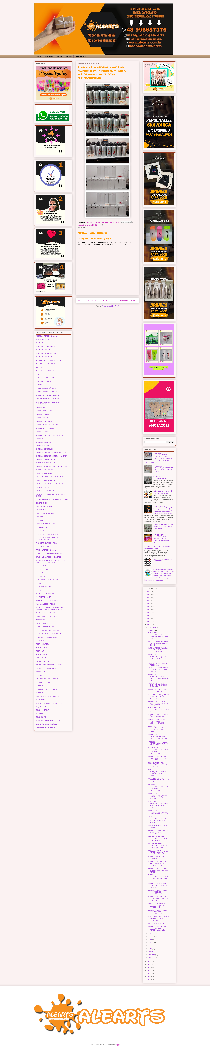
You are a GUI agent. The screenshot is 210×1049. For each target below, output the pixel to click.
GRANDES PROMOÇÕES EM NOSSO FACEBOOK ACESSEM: (158, 696)
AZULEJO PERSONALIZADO (46, 371)
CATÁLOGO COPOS (81, 56)
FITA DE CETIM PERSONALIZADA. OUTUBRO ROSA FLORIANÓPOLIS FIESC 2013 (162, 538)
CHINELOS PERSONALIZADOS (47, 480)
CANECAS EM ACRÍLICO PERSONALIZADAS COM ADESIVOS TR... (158, 885)
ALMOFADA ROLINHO (44, 357)
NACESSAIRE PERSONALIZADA (47, 616)
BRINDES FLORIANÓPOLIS (46, 388)
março (151, 952)
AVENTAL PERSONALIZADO (46, 364)
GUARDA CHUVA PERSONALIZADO (48, 557)
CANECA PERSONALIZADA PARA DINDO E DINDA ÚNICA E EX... (157, 758)
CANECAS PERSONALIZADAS (46, 463)
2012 (149, 964)
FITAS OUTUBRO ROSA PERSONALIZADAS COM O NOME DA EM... (158, 765)
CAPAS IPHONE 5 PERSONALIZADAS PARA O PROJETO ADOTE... (158, 852)
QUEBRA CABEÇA (42, 661)
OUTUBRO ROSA (42, 623)
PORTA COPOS (41, 647)
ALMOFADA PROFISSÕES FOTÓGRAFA (157, 664)
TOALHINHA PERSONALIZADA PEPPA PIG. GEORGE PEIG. (158, 743)
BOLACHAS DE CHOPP (44, 381)
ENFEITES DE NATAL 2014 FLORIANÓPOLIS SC (157, 691)
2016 (149, 619)
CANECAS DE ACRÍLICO (44, 449)
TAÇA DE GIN (41, 706)
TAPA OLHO (40, 699)
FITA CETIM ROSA (42, 546)
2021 (149, 604)
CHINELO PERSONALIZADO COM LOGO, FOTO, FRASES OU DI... (158, 905)
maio (150, 946)
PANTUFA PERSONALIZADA (46, 626)
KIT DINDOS (40, 573)
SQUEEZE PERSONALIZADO (46, 689)
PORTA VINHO (41, 658)
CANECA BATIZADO (43, 407)
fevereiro (152, 955)
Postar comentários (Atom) (110, 306)
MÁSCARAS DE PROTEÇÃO (46, 613)
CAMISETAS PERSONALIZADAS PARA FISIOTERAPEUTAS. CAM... (158, 804)
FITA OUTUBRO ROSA (156, 923)
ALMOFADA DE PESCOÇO (45, 346)
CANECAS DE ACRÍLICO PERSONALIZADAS (51, 452)
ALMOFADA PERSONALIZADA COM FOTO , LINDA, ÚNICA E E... (157, 657)
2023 (149, 598)
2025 (149, 592)
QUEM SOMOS (49, 56)
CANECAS (39, 439)
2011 (149, 967)
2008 (149, 976)
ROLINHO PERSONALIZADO (46, 668)
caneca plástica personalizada (46, 724)
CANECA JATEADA (42, 414)
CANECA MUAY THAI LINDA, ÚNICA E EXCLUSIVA (158, 715)
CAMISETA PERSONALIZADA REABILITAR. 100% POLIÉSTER (158, 918)
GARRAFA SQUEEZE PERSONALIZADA (50, 553)
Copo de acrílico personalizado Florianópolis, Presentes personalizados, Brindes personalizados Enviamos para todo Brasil (163, 509)
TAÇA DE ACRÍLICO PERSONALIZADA (49, 703)
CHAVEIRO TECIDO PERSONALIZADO (49, 477)
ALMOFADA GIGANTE (44, 350)
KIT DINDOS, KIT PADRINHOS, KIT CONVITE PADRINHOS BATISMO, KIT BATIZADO (163, 468)
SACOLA (39, 675)
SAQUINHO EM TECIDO (44, 682)
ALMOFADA (40, 343)
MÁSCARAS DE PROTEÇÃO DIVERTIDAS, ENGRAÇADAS (163, 492)
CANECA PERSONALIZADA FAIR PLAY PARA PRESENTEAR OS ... (157, 650)
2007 (149, 979)
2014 (149, 625)
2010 (149, 970)
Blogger (117, 1045)
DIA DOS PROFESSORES (45, 513)
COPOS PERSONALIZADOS (46, 491)
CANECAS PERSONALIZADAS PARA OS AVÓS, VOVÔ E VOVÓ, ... (158, 877)
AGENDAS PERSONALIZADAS (47, 336)
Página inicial (108, 300)
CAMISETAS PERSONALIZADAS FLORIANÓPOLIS (47, 403)
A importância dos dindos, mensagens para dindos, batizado (157, 547)
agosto (151, 937)
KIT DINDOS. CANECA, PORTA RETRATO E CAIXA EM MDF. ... (158, 780)
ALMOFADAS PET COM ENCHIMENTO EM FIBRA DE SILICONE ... (158, 685)
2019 (149, 610)
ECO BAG (39, 520)
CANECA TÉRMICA (43, 432)
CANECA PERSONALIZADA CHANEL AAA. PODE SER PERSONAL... (158, 898)
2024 (149, 595)
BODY (38, 374)
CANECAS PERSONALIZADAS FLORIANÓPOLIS (53, 466)
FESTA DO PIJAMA (42, 527)
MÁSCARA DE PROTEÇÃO (45, 604)
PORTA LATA (40, 651)
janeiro (151, 958)
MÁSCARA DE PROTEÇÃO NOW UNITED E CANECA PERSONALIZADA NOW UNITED (51, 608)
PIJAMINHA (40, 640)
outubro (151, 630)
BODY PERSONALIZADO (45, 378)
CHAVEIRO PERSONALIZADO (46, 473)
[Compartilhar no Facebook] (128, 222)
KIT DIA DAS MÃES (43, 566)
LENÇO (38, 583)
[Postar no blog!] (124, 222)
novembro (152, 627)
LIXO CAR (39, 590)
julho (150, 940)
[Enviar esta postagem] (102, 225)
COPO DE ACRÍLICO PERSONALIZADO (50, 484)
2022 (149, 601)
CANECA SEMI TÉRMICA (45, 428)
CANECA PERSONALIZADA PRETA (48, 425)
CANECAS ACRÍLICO (43, 442)
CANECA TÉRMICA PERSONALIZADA (49, 435)
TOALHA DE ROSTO (43, 710)
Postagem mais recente (87, 300)
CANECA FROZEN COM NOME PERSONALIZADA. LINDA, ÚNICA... (158, 703)
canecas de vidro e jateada (45, 727)
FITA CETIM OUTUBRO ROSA (46, 543)
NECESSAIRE (41, 620)
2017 (149, 616)
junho (151, 943)
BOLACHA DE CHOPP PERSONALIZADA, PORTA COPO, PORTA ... (158, 838)
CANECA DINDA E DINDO (45, 411)
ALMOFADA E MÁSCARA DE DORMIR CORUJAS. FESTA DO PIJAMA (163, 526)
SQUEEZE (89, 227)
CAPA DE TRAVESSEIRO (44, 470)
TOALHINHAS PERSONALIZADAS (48, 720)
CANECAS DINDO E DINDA (45, 459)
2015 (149, 622)
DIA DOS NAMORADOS (44, 506)
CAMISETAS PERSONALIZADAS (47, 398)
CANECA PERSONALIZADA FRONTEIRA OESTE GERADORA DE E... (157, 863)
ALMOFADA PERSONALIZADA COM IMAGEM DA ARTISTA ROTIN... (157, 819)
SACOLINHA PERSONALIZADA (47, 679)
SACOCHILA (40, 672)
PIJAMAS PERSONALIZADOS (46, 637)
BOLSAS (39, 385)
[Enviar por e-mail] (122, 222)
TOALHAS (39, 713)
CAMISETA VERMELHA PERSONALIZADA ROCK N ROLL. (158, 710)
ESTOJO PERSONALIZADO (46, 524)
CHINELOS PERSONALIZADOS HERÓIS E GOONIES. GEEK (156, 728)
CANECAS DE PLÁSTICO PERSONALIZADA (51, 456)
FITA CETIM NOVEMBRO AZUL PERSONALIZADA (47, 539)
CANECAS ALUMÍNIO (43, 445)
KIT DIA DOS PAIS (42, 569)
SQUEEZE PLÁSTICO (43, 693)
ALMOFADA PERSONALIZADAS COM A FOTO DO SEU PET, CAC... (158, 812)
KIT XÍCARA (40, 576)
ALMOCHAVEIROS (42, 339)
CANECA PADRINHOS (44, 421)
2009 (149, 973)
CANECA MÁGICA (42, 418)
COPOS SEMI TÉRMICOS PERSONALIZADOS (52, 499)
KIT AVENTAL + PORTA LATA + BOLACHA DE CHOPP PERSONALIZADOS (51, 561)
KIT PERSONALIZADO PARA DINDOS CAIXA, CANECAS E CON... (158, 643)
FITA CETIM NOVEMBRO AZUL (47, 534)
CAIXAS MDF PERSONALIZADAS (48, 395)
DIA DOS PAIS (41, 510)
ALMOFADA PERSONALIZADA (46, 353)
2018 (149, 613)
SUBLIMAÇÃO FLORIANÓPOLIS (47, 696)
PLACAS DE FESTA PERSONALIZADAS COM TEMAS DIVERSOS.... (158, 845)
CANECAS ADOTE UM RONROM (156, 858)
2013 (149, 961)
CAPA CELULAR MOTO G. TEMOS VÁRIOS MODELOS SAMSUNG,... (157, 721)
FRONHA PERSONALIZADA (46, 550)
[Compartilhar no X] (126, 222)
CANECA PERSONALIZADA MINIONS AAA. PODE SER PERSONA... (158, 870)
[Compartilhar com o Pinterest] (130, 222)
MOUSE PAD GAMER (43, 597)
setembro (152, 934)
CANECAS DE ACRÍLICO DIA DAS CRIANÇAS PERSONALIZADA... (158, 832)
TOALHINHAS (41, 717)
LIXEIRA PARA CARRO (44, 587)
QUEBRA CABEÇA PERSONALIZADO (49, 665)
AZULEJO (39, 367)
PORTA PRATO (41, 654)
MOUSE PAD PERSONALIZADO (47, 600)
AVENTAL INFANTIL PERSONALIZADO (49, 360)
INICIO (38, 56)
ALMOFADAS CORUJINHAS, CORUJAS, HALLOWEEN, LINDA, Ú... (158, 670)
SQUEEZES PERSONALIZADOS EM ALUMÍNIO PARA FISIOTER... (157, 772)
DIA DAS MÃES (41, 503)
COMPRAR (59, 56)
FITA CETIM (40, 531)
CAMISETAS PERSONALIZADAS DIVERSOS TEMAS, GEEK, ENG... (158, 635)
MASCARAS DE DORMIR (45, 593)
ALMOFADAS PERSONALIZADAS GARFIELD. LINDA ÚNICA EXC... (158, 677)
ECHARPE (39, 517)
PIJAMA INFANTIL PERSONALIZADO (49, 633)
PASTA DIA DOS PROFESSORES (47, 630)
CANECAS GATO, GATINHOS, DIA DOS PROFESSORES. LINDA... (158, 736)
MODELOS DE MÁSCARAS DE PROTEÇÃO (162, 560)
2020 (149, 607)
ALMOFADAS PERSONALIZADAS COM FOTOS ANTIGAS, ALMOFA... (158, 796)
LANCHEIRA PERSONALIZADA (47, 580)
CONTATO (69, 56)
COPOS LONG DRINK (44, 487)
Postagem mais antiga (128, 300)
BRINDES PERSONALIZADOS (46, 392)
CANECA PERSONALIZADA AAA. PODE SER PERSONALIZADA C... (157, 892)
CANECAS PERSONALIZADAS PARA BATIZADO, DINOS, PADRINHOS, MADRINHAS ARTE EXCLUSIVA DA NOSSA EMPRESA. (158, 457)
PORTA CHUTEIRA (42, 644)
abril (150, 949)
